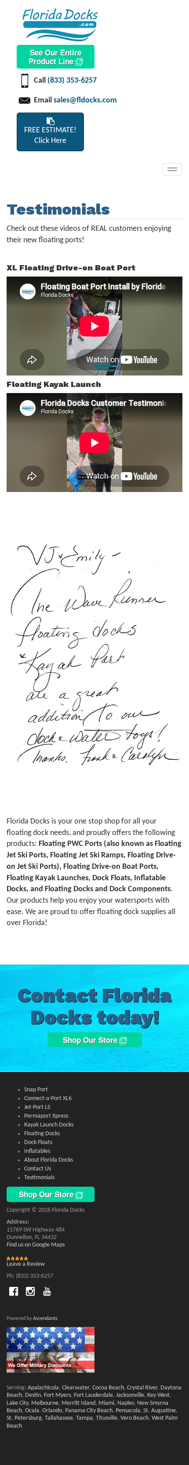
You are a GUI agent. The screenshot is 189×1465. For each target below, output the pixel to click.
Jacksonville (130, 1395)
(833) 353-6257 (72, 81)
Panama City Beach (89, 1410)
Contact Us (37, 1169)
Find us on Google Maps (36, 1245)
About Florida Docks (48, 1160)
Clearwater (75, 1388)
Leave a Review (26, 1264)
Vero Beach (134, 1418)
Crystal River (142, 1388)
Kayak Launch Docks (48, 1125)
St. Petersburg (24, 1418)
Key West (158, 1395)
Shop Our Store (91, 1040)
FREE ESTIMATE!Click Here (50, 135)
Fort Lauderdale (93, 1395)
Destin (33, 1395)
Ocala (32, 1410)
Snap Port (36, 1089)
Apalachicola (43, 1388)
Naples (125, 1403)
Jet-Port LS (37, 1107)
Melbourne (44, 1403)
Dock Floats (38, 1142)
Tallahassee (59, 1418)
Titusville (106, 1418)
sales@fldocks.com (85, 100)
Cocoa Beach (108, 1388)
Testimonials (39, 1177)
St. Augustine (159, 1410)
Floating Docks (42, 1133)
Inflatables (37, 1151)
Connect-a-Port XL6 (48, 1098)
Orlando (52, 1410)
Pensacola (128, 1410)
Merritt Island (78, 1403)
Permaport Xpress (46, 1116)
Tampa (84, 1418)
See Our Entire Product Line (55, 56)
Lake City (17, 1403)
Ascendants (45, 1318)
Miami (106, 1403)
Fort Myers (57, 1395)
